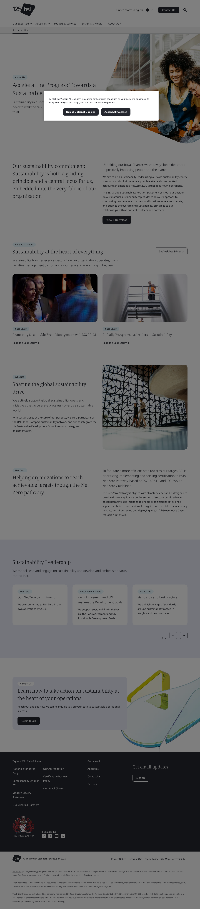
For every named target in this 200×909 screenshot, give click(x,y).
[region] (101, 106)
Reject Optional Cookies (80, 112)
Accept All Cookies (115, 112)
